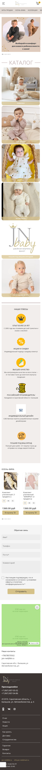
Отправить (21, 591)
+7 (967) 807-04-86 (10, 693)
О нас (4, 718)
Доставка (6, 736)
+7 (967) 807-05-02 (10, 690)
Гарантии (6, 745)
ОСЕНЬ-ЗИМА (20, 10)
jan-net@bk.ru (8, 658)
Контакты (6, 753)
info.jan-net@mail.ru (21, 760)
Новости (6, 722)
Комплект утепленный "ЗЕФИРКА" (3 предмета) (28, 495)
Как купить (7, 732)
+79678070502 (8, 655)
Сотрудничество (9, 739)
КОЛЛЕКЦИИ (32, 10)
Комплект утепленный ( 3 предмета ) (8, 494)
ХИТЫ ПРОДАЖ (7, 10)
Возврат (5, 749)
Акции (5, 726)
